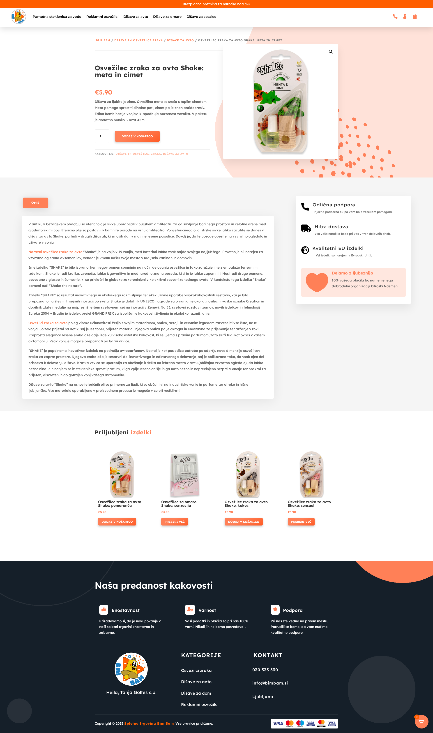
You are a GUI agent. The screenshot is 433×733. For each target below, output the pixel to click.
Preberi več (175, 521)
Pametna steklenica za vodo (57, 16)
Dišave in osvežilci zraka (138, 40)
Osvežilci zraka (196, 670)
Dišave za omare (167, 16)
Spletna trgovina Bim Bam (149, 723)
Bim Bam (103, 40)
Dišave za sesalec (201, 16)
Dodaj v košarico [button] (117, 521)
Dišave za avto (135, 16)
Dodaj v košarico (137, 136)
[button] (331, 52)
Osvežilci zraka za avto (47, 323)
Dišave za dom (196, 693)
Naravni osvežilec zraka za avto (55, 252)
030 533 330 (265, 669)
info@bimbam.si (270, 683)
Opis (35, 203)
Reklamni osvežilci (102, 16)
